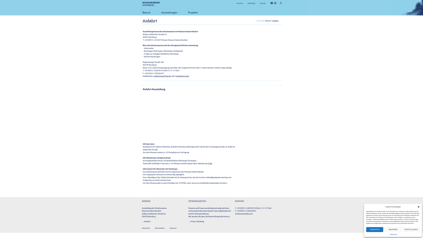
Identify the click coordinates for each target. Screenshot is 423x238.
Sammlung (251, 3)
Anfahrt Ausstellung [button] (154, 89)
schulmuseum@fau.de (162, 76)
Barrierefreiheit (160, 228)
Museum (240, 3)
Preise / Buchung (197, 221)
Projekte (193, 12)
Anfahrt (147, 221)
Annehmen (374, 229)
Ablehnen (393, 229)
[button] (418, 207)
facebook (269, 3)
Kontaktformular (182, 76)
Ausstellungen (169, 12)
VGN (210, 163)
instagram (273, 3)
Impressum (173, 228)
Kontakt (263, 3)
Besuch (146, 12)
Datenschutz (393, 234)
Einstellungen (411, 229)
